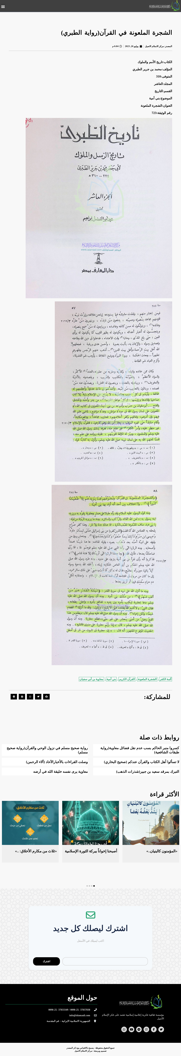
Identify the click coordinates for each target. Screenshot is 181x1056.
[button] (3, 6)
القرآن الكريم (127, 679)
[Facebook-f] (154, 1029)
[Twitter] (161, 1029)
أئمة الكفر (165, 679)
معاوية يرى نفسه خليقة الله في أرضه (60, 771)
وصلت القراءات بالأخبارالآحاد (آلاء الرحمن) (57, 762)
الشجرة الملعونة (147, 679)
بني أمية (111, 679)
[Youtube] (131, 1029)
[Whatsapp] (124, 1029)
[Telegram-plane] (139, 1029)
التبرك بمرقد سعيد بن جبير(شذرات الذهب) (147, 771)
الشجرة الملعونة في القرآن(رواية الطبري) (116, 32)
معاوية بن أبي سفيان (91, 679)
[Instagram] (146, 1029)
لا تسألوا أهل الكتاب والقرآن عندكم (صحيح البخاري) (141, 762)
